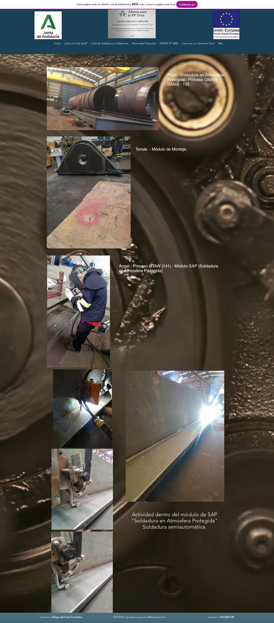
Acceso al (46, 617)
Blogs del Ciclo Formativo (67, 617)
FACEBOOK (227, 617)
